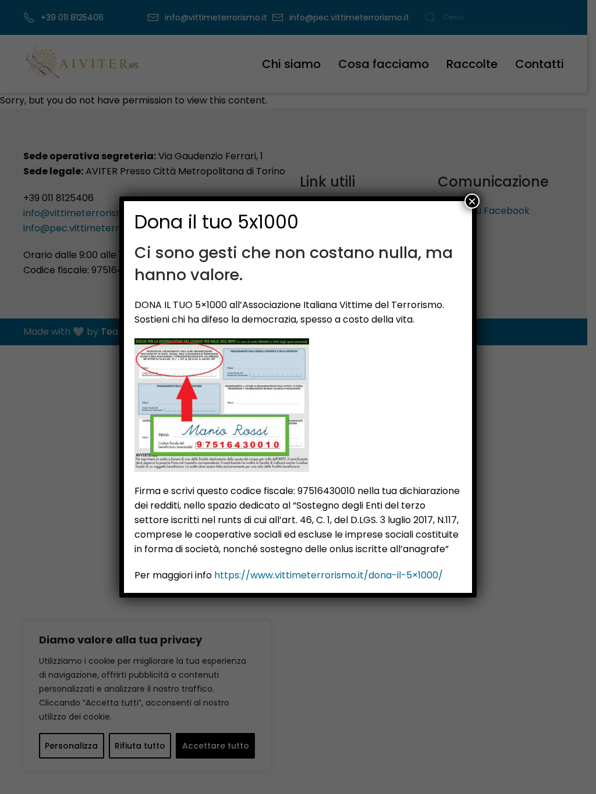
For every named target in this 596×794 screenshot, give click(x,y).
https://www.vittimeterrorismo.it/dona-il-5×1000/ (328, 575)
